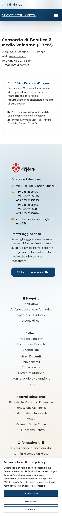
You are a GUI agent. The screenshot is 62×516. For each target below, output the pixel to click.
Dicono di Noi (31, 320)
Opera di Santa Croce (31, 424)
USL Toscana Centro (31, 430)
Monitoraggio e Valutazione (31, 378)
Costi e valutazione (31, 373)
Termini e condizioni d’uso (31, 453)
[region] (31, 486)
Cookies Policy (11, 475)
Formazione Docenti (31, 344)
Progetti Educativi (31, 338)
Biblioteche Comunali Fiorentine (31, 402)
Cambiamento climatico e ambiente (26, 115)
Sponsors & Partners (31, 315)
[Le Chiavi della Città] (23, 15)
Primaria (16, 119)
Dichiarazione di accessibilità (31, 448)
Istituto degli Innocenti (31, 413)
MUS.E (31, 419)
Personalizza (31, 501)
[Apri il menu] (56, 14)
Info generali (31, 362)
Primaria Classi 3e (31, 119)
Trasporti (31, 384)
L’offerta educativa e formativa (31, 309)
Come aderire (31, 367)
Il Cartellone (31, 349)
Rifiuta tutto (31, 509)
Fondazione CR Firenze (30, 407)
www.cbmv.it (17, 56)
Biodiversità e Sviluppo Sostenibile (30, 112)
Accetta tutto (31, 493)
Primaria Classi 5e (28, 123)
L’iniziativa (31, 304)
